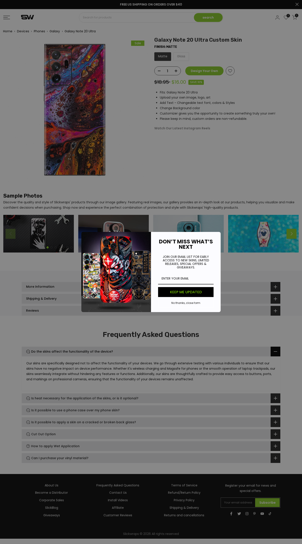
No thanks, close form (185, 303)
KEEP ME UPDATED (186, 292)
